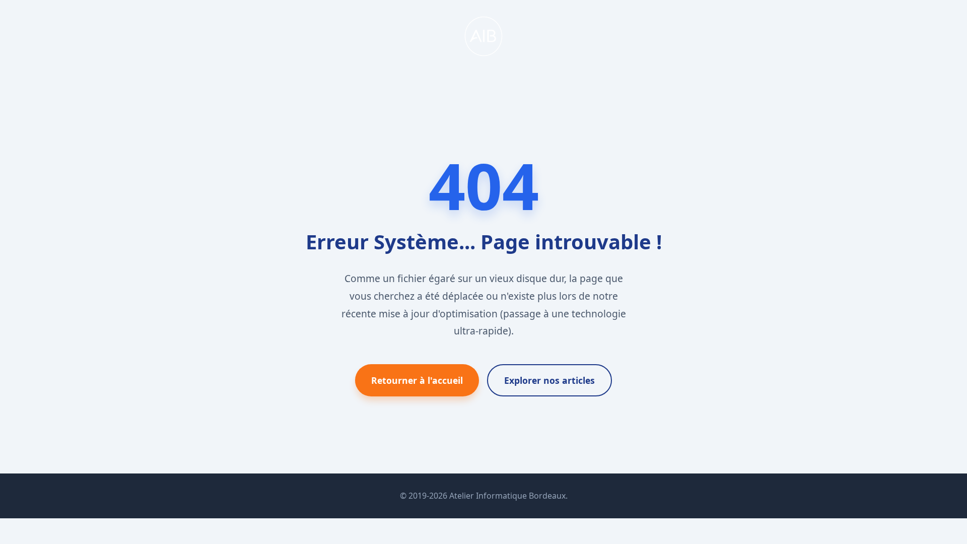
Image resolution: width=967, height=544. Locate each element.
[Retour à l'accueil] (483, 53)
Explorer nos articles (549, 380)
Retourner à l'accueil (417, 380)
